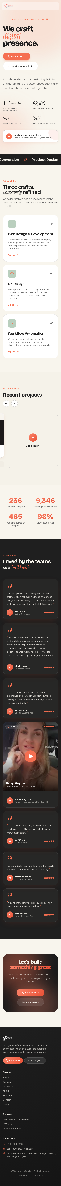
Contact (7, 1099)
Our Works (8, 1086)
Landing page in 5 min (22, 66)
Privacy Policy (21, 1175)
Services (7, 1082)
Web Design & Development (16, 1119)
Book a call (16, 56)
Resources (8, 1095)
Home (6, 1077)
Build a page (33, 1060)
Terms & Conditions (37, 1175)
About (6, 1090)
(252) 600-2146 (15, 1144)
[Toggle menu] (55, 6)
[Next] (14, 403)
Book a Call (8, 1104)
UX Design (8, 1124)
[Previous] (6, 403)
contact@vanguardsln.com (20, 1148)
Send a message (30, 1002)
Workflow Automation (13, 1128)
